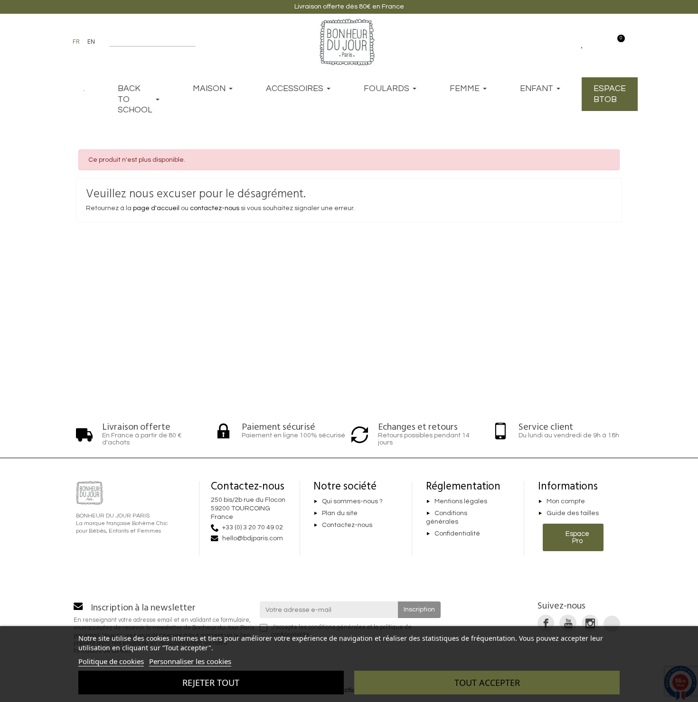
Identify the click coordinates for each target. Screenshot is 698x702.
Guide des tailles (573, 513)
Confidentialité (457, 533)
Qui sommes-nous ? (352, 501)
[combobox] (146, 41)
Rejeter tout (210, 682)
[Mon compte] (599, 42)
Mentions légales (460, 501)
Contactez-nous (347, 525)
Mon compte (566, 501)
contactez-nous (214, 208)
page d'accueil (156, 208)
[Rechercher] (191, 41)
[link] (546, 623)
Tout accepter (487, 682)
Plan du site (340, 513)
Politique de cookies (111, 661)
